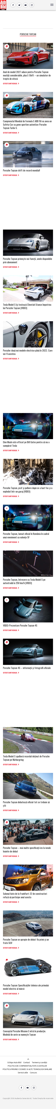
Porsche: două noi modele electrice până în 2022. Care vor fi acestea (27, 352)
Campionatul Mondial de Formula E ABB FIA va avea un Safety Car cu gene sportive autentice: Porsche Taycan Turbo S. (27, 124)
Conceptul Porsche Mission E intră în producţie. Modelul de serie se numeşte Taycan (24, 1032)
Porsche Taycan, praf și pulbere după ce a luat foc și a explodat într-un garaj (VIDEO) (27, 489)
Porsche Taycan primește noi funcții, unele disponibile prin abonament (27, 260)
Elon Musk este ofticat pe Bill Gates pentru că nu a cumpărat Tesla (26, 443)
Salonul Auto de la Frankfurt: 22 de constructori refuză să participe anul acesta (25, 895)
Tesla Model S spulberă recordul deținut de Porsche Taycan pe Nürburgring (26, 758)
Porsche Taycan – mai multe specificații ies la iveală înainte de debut (27, 849)
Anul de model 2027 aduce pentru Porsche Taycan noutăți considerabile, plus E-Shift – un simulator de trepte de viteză (27, 75)
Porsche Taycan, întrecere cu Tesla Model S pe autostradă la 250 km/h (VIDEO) (24, 581)
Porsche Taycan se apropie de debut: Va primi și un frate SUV (26, 941)
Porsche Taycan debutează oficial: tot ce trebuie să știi (26, 803)
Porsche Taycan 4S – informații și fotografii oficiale (27, 668)
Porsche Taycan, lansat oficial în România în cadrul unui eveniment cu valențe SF (26, 535)
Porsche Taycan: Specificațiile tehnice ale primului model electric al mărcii (26, 987)
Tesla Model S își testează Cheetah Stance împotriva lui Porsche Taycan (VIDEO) (27, 306)
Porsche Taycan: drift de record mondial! (21, 170)
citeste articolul (10, 83)
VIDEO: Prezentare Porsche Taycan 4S (20, 625)
